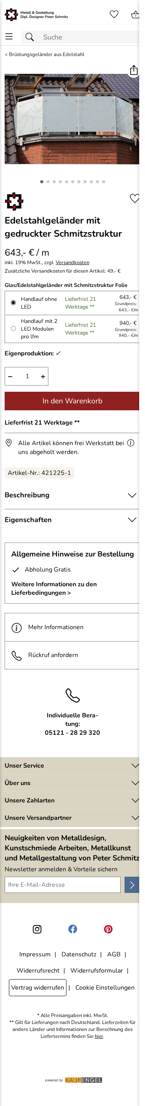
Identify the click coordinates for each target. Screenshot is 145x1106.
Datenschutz (78, 954)
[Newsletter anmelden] (132, 885)
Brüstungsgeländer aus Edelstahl (46, 54)
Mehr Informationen (56, 627)
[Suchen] (32, 37)
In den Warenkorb (72, 401)
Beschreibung (27, 495)
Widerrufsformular (96, 970)
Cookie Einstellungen (105, 987)
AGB (114, 954)
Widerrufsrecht (38, 970)
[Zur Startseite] (36, 14)
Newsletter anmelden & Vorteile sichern (61, 869)
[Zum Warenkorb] (135, 14)
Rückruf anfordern (53, 655)
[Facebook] (72, 929)
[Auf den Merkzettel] (135, 198)
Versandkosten (72, 262)
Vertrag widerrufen (37, 987)
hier (99, 1036)
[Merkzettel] (114, 14)
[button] (133, 71)
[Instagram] (37, 929)
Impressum (35, 954)
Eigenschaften (28, 519)
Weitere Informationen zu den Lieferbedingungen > (54, 588)
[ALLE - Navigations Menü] (9, 36)
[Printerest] (108, 929)
